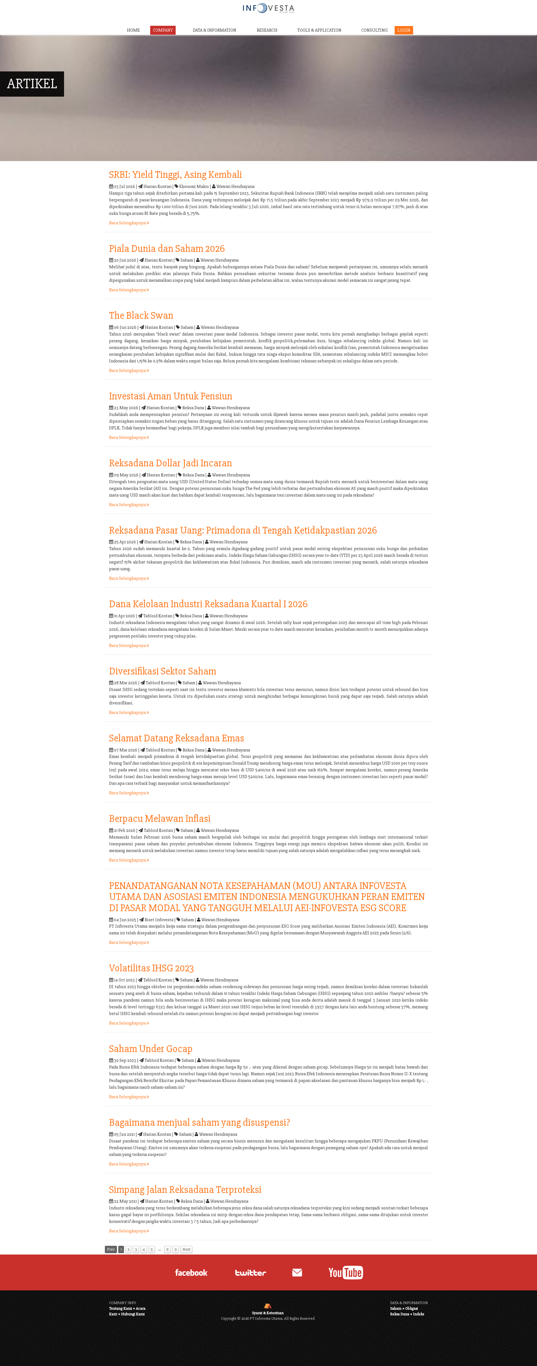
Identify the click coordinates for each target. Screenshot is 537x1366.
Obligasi (411, 1308)
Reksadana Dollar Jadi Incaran (170, 463)
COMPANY (163, 30)
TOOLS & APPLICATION (319, 30)
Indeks (418, 1314)
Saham (395, 1308)
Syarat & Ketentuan (268, 1313)
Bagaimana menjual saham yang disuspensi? (199, 1122)
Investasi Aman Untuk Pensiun (170, 396)
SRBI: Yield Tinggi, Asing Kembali (175, 175)
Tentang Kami (120, 1308)
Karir (113, 1314)
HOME (133, 30)
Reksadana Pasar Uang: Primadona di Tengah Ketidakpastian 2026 (243, 530)
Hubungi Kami (133, 1314)
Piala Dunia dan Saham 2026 (167, 249)
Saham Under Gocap (151, 1049)
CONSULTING (374, 30)
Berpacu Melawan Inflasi (160, 819)
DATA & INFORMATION (214, 30)
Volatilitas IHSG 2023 (151, 968)
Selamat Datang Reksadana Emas (176, 738)
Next (186, 1249)
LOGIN (403, 30)
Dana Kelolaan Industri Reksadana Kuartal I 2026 (208, 604)
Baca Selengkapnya (128, 223)
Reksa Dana (399, 1314)
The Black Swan (141, 315)
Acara (140, 1308)
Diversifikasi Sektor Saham (162, 671)
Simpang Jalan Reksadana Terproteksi (185, 1190)
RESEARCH (267, 30)
